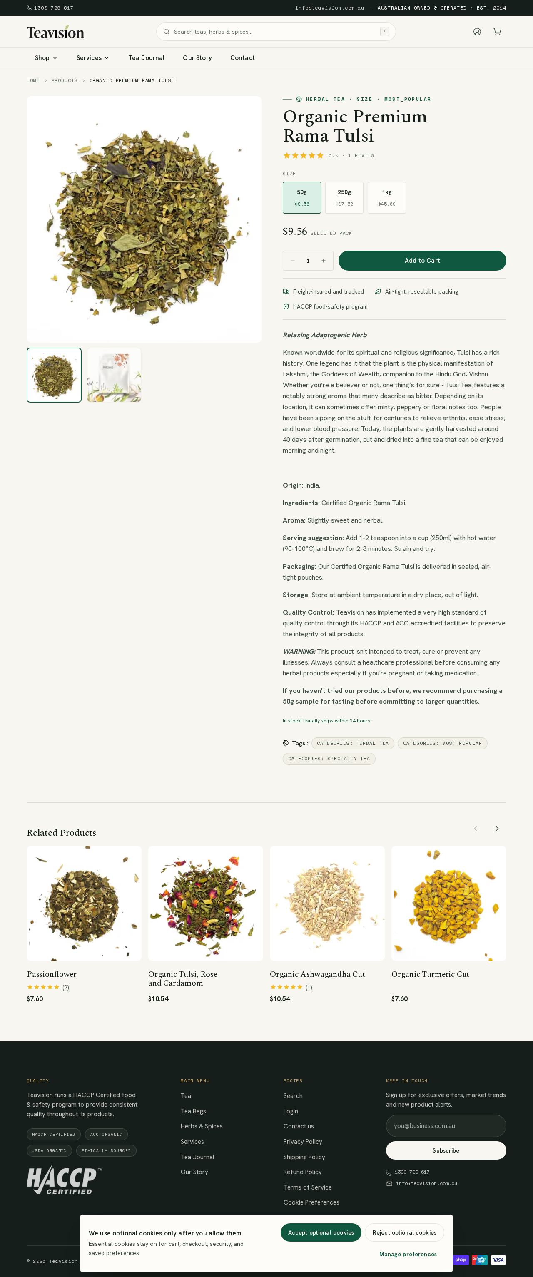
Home (33, 80)
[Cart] (497, 31)
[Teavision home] (55, 31)
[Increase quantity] (323, 260)
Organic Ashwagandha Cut (317, 974)
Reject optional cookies (404, 1232)
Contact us (299, 1126)
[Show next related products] (497, 828)
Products (65, 80)
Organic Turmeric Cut (430, 974)
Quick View (89, 947)
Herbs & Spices (202, 1126)
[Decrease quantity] (292, 260)
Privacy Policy (303, 1142)
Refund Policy (303, 1172)
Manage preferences (408, 1254)
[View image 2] (114, 375)
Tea (186, 1096)
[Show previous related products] (475, 828)
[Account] (477, 31)
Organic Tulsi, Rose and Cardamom (182, 978)
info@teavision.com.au (329, 7)
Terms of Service (308, 1187)
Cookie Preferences (311, 1202)
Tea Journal (146, 58)
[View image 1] (54, 375)
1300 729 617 (54, 7)
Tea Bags (193, 1111)
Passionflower (52, 974)
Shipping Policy (304, 1157)
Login (291, 1111)
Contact (242, 58)
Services (192, 1142)
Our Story (197, 58)
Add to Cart (422, 260)
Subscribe (446, 1150)
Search (293, 1096)
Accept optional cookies (321, 1232)
